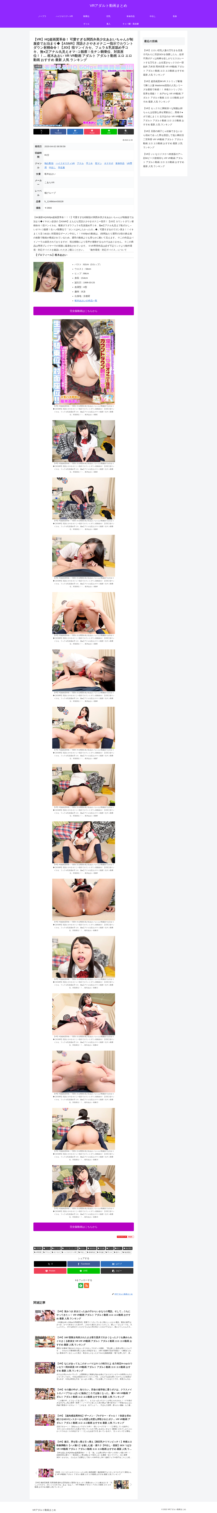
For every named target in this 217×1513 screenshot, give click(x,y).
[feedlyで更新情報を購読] (80, 1285)
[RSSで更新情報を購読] (86, 1285)
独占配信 (48, 163)
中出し (52, 167)
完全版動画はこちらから (83, 311)
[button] (126, 131)
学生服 (61, 167)
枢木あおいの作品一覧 (86, 300)
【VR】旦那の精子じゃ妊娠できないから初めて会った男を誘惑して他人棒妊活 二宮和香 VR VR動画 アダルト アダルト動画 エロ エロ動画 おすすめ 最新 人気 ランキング (163, 139)
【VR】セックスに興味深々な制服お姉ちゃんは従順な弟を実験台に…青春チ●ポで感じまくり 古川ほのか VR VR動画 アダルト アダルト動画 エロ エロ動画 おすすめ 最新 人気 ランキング (163, 116)
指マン (98, 163)
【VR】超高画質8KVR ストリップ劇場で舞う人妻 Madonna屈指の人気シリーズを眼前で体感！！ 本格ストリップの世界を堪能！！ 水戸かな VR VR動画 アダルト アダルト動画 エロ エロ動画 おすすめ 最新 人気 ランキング (163, 91)
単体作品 (119, 163)
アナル (80, 163)
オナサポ (108, 163)
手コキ (89, 163)
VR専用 (38, 1248)
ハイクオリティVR (65, 163)
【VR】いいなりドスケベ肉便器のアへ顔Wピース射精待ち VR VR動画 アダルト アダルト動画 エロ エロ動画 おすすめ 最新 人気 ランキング (163, 160)
